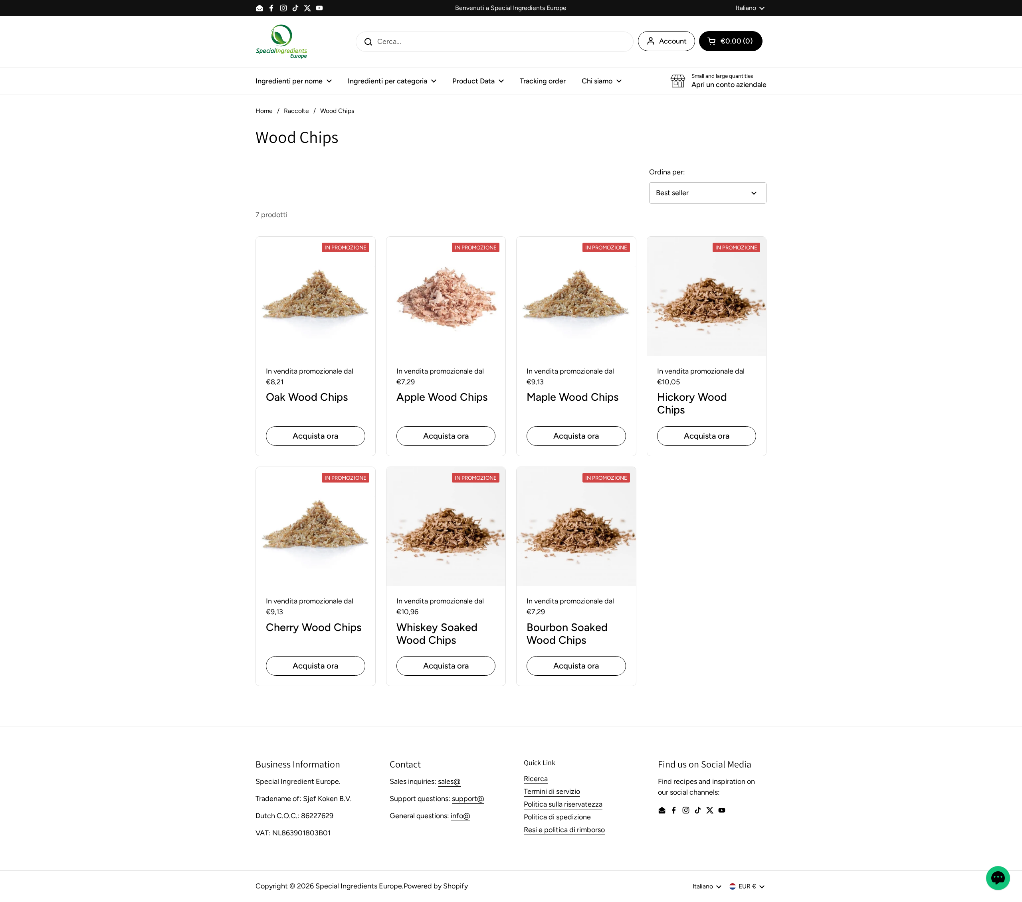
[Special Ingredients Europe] (281, 41)
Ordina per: (667, 172)
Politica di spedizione (557, 817)
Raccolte (296, 111)
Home (264, 111)
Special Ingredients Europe (358, 886)
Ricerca (536, 778)
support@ (468, 798)
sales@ (449, 781)
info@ (460, 815)
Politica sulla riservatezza (563, 804)
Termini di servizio (552, 791)
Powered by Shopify (436, 886)
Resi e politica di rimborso (564, 829)
